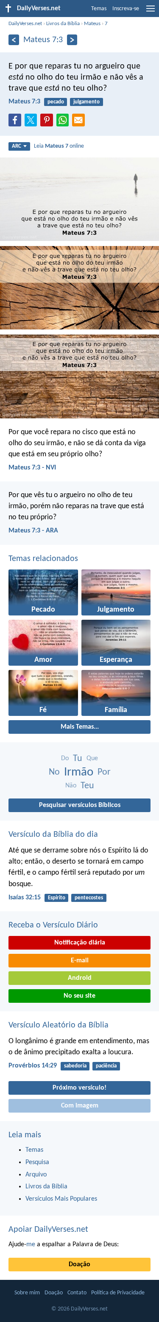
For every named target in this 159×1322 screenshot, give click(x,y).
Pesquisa (37, 1162)
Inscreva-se (125, 9)
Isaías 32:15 (24, 897)
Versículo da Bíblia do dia (53, 834)
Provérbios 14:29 (32, 1065)
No (54, 772)
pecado (55, 102)
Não (70, 785)
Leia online (59, 146)
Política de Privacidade (118, 1293)
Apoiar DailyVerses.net (48, 1229)
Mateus (92, 23)
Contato (76, 1293)
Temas (98, 9)
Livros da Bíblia (63, 23)
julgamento (86, 102)
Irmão (78, 772)
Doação (79, 1264)
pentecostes (89, 898)
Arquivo (36, 1174)
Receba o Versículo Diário (53, 925)
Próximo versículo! (79, 1087)
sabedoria (75, 1066)
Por (104, 772)
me (30, 1244)
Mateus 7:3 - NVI (32, 467)
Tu (77, 759)
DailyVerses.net (25, 23)
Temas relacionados (43, 559)
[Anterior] (13, 39)
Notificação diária (79, 942)
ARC (16, 146)
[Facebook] (16, 122)
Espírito (56, 898)
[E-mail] (80, 122)
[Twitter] (33, 122)
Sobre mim (27, 1293)
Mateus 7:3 (24, 101)
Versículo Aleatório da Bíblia (58, 1025)
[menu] (150, 12)
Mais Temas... (80, 727)
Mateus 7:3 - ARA (33, 530)
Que (92, 758)
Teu (87, 786)
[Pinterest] (48, 122)
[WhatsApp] (64, 120)
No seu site (79, 996)
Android (80, 978)
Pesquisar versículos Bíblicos (79, 805)
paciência (106, 1066)
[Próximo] (72, 39)
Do (65, 758)
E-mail (80, 960)
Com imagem (79, 1105)
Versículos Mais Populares (61, 1199)
